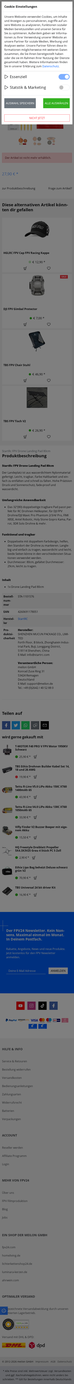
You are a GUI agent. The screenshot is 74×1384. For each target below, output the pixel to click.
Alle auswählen (56, 103)
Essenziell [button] (18, 76)
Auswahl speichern (20, 103)
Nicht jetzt (37, 118)
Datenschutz (50, 66)
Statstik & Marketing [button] (28, 87)
